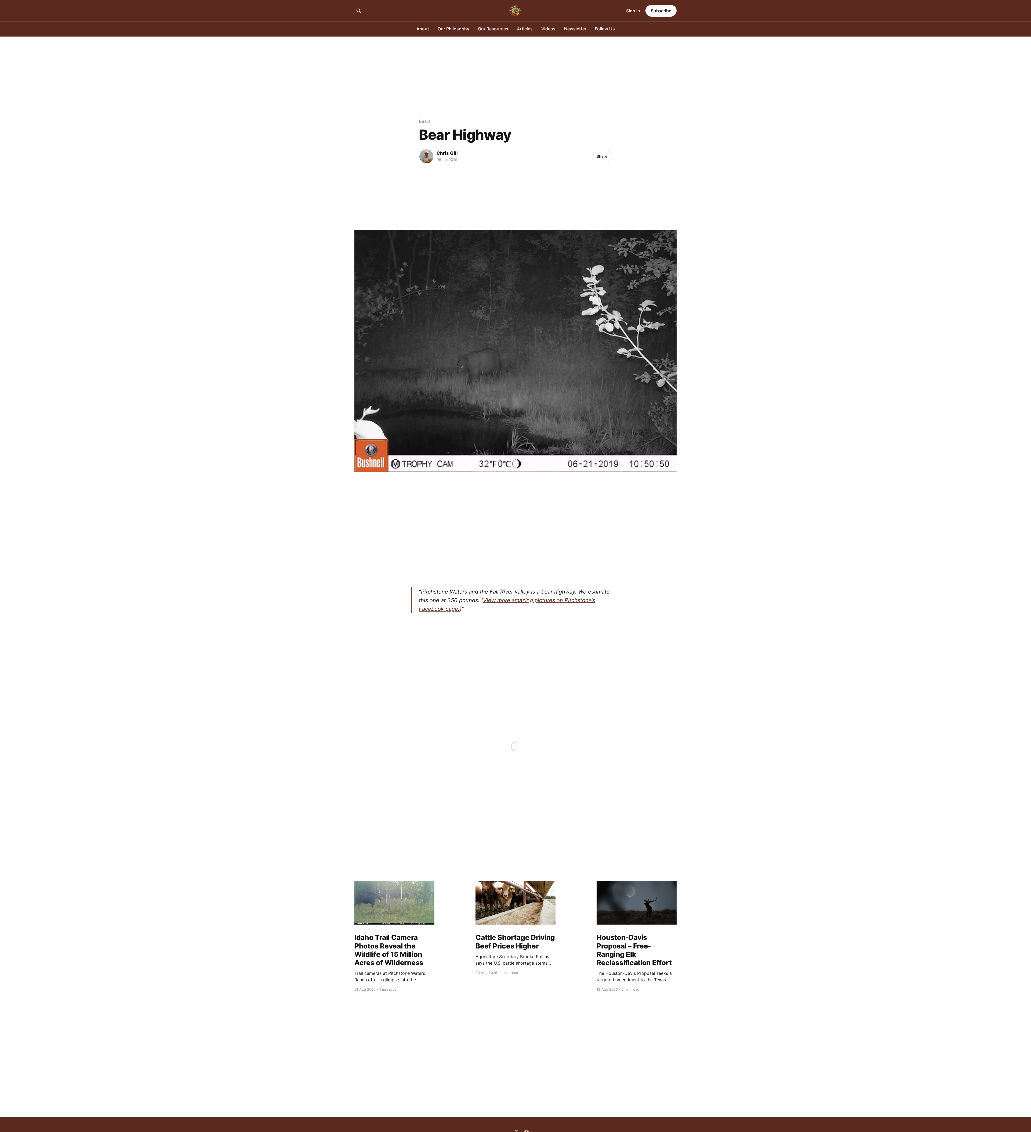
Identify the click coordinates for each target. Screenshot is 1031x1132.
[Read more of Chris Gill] (426, 156)
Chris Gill (447, 153)
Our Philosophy (453, 28)
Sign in (633, 10)
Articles (525, 28)
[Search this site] (358, 10)
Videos (548, 28)
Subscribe (661, 10)
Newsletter (575, 28)
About (422, 28)
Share (602, 156)
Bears (425, 121)
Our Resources (493, 28)
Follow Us (605, 28)
